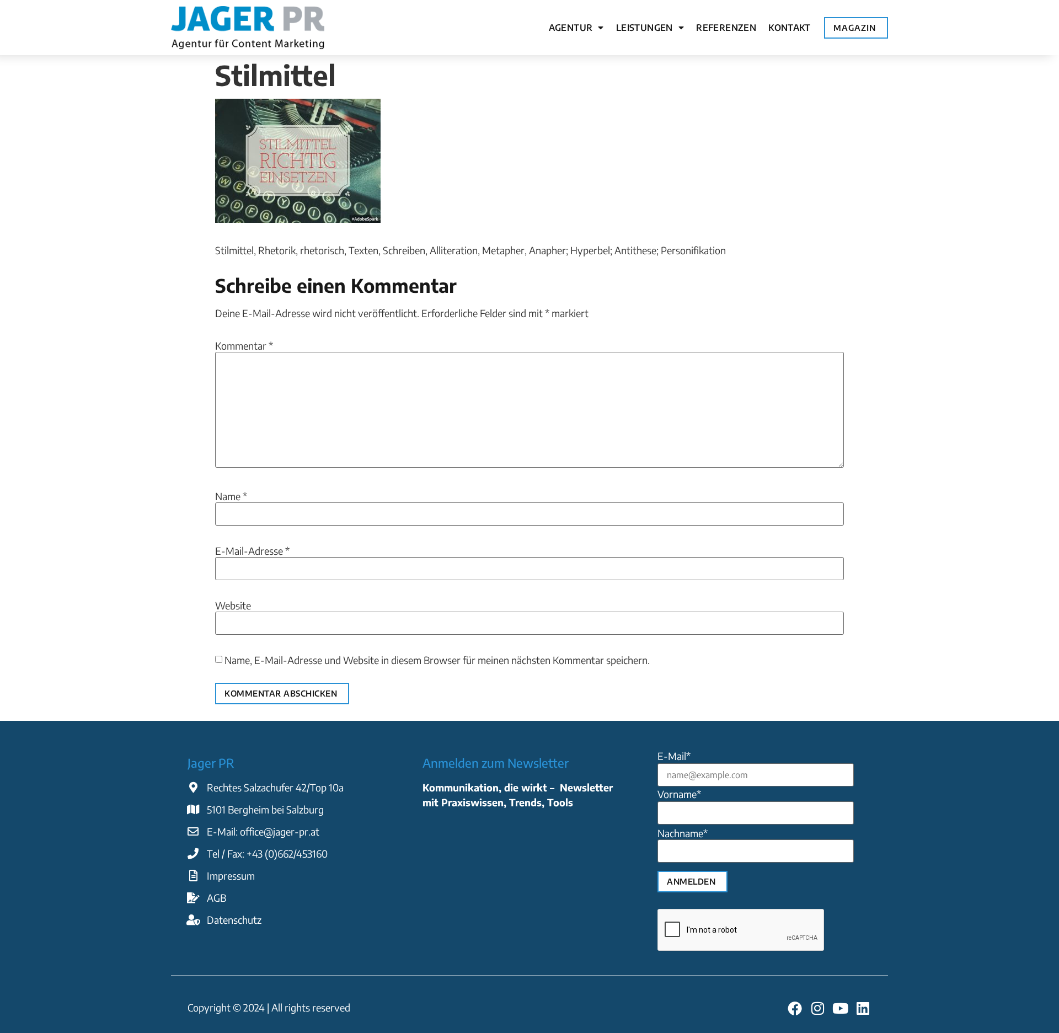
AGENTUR (571, 27)
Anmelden (691, 881)
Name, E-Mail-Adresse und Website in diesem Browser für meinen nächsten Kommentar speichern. (437, 660)
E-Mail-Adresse (252, 551)
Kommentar (244, 346)
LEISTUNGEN (644, 27)
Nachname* (682, 833)
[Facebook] (794, 1007)
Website (233, 606)
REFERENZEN (726, 27)
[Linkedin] (862, 1007)
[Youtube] (840, 1007)
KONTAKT (789, 27)
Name (231, 496)
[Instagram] (817, 1007)
